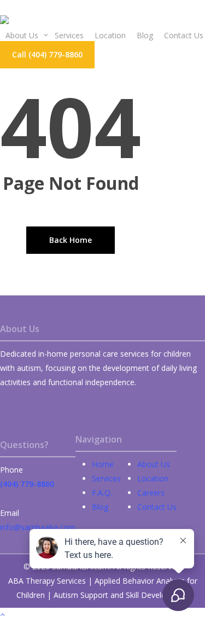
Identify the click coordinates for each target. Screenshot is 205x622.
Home (103, 464)
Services (106, 478)
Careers (151, 492)
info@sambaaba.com (37, 527)
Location (152, 478)
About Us (153, 464)
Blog (100, 507)
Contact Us (157, 507)
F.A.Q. (102, 492)
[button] (47, 54)
